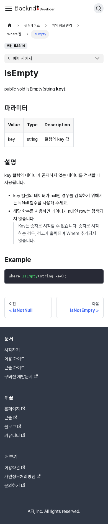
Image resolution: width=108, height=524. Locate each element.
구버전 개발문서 (18, 376)
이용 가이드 (14, 359)
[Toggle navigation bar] (8, 8)
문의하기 (12, 485)
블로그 (10, 426)
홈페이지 (12, 409)
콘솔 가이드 (14, 367)
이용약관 (12, 467)
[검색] (99, 8)
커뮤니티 (12, 435)
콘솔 (8, 417)
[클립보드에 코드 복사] (96, 276)
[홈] (9, 25)
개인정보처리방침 (19, 476)
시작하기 (12, 350)
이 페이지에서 (20, 58)
